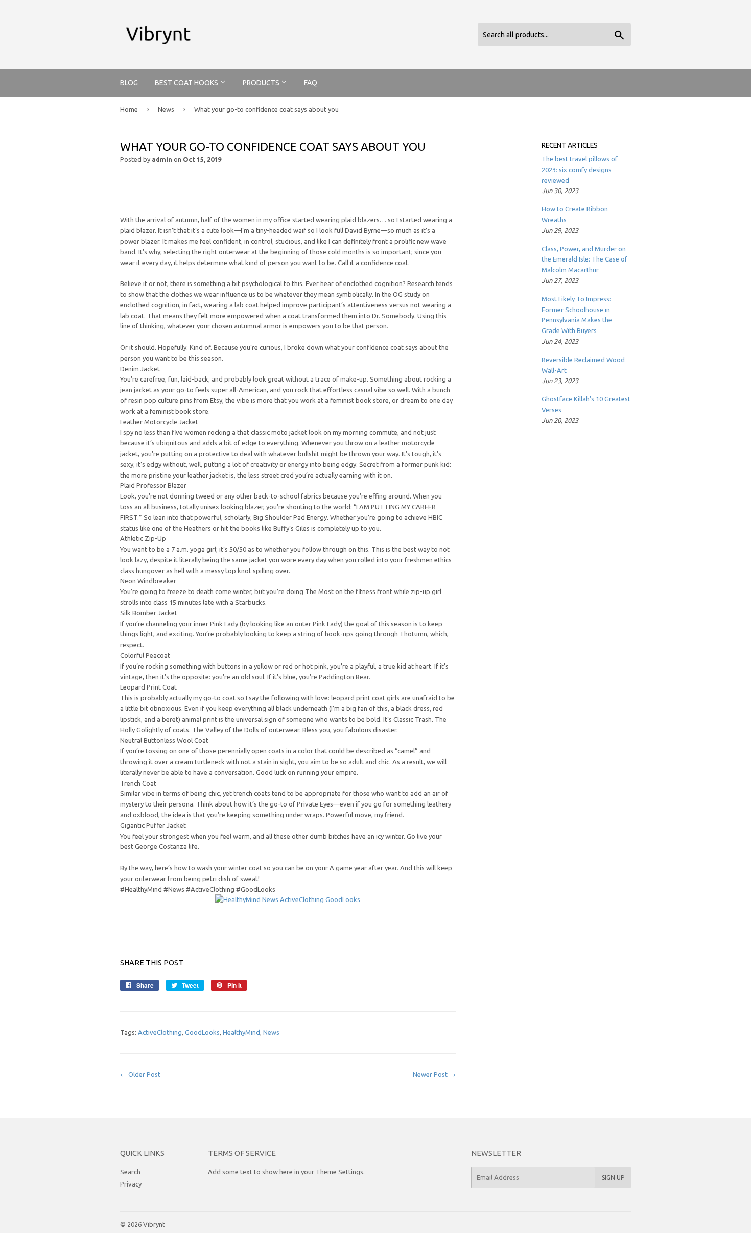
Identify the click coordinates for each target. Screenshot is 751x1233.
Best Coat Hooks (187, 83)
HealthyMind (241, 1032)
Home (129, 109)
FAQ (310, 83)
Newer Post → (434, 1074)
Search (130, 1171)
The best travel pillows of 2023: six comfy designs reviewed (580, 169)
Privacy (131, 1184)
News (166, 109)
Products (262, 83)
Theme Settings (339, 1171)
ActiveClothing (160, 1032)
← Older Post (140, 1074)
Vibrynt (154, 1224)
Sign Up (613, 1177)
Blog (129, 83)
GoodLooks (202, 1032)
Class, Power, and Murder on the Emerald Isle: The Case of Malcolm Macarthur (584, 259)
